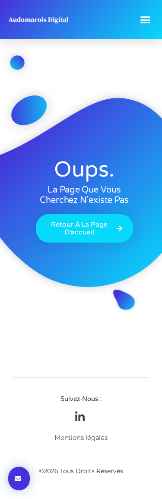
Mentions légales (81, 437)
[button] (145, 19)
